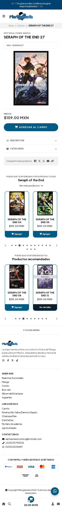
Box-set (6, 390)
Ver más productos (29, 186)
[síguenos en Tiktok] (17, 360)
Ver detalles (20, 307)
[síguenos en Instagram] (3, 360)
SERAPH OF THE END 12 (20, 294)
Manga (5, 382)
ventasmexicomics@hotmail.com (23, 439)
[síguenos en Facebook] (8, 360)
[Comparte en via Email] (48, 161)
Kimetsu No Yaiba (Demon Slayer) (19, 412)
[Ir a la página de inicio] (4, 503)
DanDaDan (8, 420)
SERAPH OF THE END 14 (48, 294)
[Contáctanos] (58, 503)
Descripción (17, 140)
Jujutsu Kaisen (9, 428)
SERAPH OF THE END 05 (17, 221)
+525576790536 (14, 443)
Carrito (6, 408)
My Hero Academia (12, 424)
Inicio (11, 25)
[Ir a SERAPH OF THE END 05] (17, 203)
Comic (5, 386)
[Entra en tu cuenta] (53, 503)
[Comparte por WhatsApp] (43, 161)
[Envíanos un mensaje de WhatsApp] (55, 491)
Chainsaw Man (9, 416)
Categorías (17, 148)
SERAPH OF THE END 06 (45, 221)
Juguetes (7, 397)
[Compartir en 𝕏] (39, 161)
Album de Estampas (12, 393)
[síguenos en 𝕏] (13, 360)
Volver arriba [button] (32, 330)
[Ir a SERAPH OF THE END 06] (45, 203)
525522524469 (14, 447)
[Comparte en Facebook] (35, 161)
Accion (21, 25)
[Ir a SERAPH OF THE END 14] (48, 277)
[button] (52, 161)
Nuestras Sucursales (12, 378)
